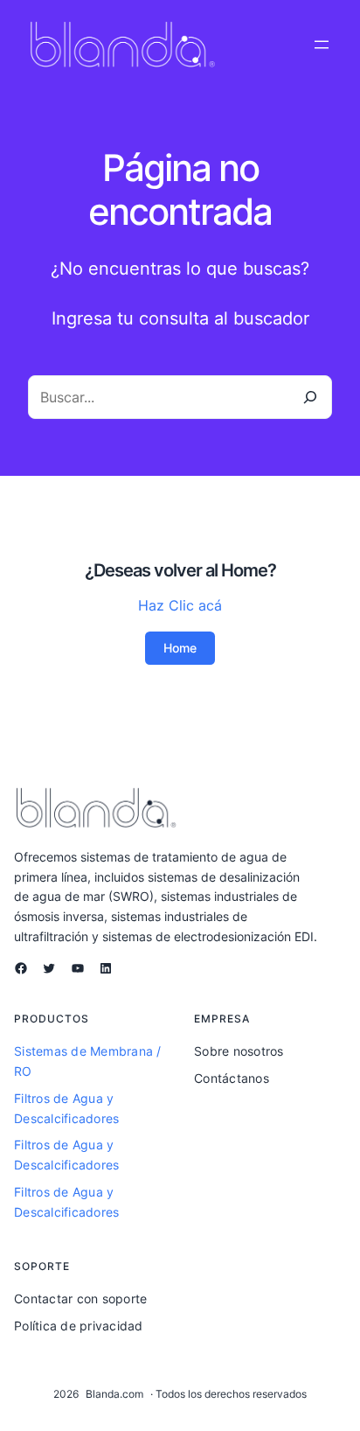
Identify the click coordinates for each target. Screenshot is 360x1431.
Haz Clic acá (180, 605)
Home (180, 647)
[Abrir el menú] (321, 44)
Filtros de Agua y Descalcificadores (66, 1108)
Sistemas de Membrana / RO (88, 1061)
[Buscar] (309, 397)
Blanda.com (114, 1393)
